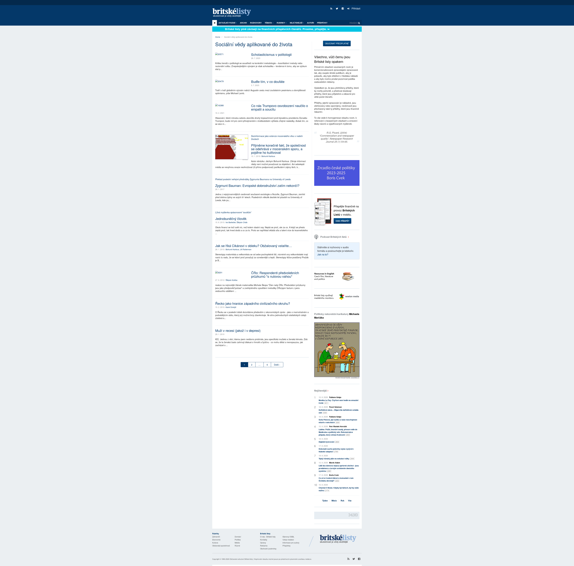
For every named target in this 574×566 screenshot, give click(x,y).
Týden (325, 500)
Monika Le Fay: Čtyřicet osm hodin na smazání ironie (338, 401)
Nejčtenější (320, 390)
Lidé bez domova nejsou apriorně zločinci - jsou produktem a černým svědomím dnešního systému (339, 468)
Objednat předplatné (337, 43)
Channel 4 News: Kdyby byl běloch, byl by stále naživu (339, 489)
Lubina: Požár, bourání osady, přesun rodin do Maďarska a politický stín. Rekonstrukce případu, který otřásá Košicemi (338, 432)
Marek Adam (334, 462)
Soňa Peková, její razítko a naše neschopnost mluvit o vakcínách (338, 421)
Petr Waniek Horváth (338, 426)
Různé (237, 545)
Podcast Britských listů (333, 236)
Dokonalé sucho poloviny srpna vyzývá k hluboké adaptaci (336, 450)
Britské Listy (338, 539)
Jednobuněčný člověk (230, 218)
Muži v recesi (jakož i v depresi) (238, 330)
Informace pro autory (291, 542)
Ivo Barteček (231, 222)
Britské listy (233, 13)
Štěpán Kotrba (231, 280)
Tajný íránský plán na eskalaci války (336, 458)
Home (217, 37)
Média (237, 542)
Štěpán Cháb (242, 222)
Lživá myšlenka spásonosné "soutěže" (233, 212)
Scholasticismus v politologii (271, 54)
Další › (277, 364)
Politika (238, 539)
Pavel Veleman (335, 407)
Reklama (263, 545)
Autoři (310, 22)
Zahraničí (216, 536)
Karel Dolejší (231, 307)
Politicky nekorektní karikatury (336, 315)
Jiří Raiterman (245, 249)
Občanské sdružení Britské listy (241, 559)
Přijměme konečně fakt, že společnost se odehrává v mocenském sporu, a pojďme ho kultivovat (278, 149)
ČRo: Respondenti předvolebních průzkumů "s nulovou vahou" (275, 274)
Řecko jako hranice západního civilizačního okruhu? (252, 303)
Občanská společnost (221, 545)
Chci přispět (342, 220)
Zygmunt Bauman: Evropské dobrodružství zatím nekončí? (257, 185)
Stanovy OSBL (288, 536)
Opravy (263, 542)
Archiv (243, 22)
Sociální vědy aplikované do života (238, 37)
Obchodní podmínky (268, 548)
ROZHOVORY (256, 22)
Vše (349, 500)
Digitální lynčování (329, 441)
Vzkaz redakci (288, 539)
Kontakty (263, 539)
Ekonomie (216, 539)
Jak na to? (322, 254)
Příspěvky (322, 22)
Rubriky (281, 22)
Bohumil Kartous (268, 156)
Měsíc (334, 500)
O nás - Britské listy (267, 536)
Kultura (215, 542)
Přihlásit (355, 8)
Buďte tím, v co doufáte (267, 81)
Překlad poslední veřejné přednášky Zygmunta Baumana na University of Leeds (253, 179)
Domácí (238, 536)
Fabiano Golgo (335, 397)
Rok (342, 500)
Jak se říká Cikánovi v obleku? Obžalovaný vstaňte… (253, 245)
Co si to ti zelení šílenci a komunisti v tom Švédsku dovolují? (336, 479)
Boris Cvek (334, 475)
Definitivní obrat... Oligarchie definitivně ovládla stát (338, 411)
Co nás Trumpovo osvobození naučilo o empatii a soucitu (279, 107)
